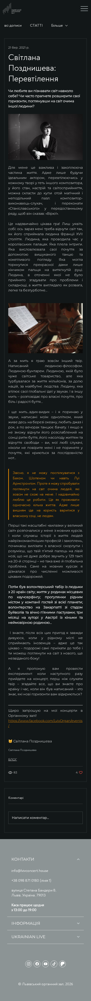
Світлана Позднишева (22, 750)
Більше (57, 25)
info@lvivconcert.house (29, 870)
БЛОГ (12, 759)
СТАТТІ (36, 25)
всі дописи (13, 25)
